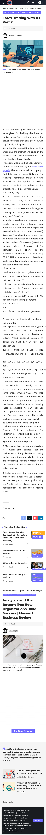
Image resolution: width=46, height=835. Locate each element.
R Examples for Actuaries (15, 563)
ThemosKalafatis (15, 35)
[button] (38, 820)
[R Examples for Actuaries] (37, 565)
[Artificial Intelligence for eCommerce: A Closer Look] (9, 774)
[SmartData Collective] (9, 2)
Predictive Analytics (31, 12)
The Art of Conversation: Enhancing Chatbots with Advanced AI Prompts (29, 785)
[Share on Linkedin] (40, 518)
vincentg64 (13, 631)
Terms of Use (23, 826)
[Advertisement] (23, 101)
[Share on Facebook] (23, 518)
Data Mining (35, 555)
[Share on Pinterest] (35, 518)
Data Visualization (11, 12)
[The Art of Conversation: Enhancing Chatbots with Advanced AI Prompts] (9, 786)
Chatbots (21, 792)
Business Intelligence (38, 533)
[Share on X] (29, 518)
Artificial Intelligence (25, 777)
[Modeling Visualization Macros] (37, 553)
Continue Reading (23, 731)
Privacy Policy (8, 826)
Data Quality (9, 595)
